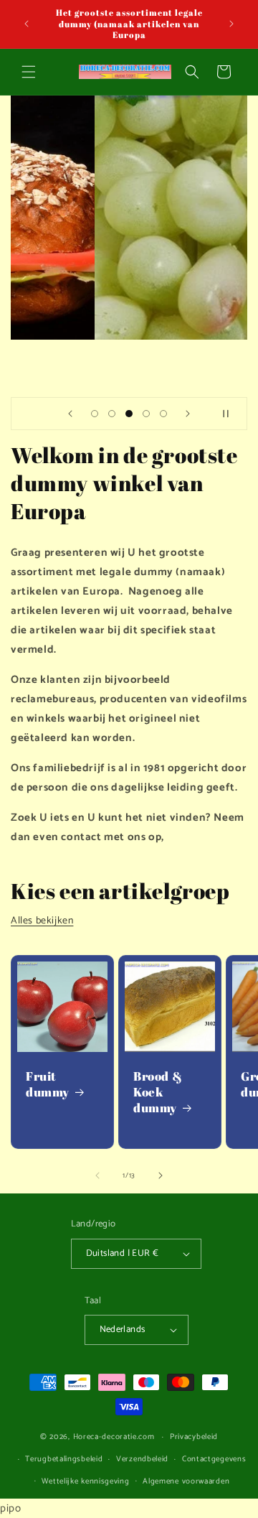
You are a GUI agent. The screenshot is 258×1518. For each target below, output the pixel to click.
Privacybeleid (194, 1436)
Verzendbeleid (142, 1459)
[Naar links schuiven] (97, 1175)
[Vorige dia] (70, 413)
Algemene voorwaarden (186, 1481)
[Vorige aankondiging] (26, 23)
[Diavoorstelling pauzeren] (231, 413)
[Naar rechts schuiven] (160, 1175)
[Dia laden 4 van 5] (146, 413)
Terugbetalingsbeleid (63, 1459)
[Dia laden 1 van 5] (94, 413)
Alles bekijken (42, 921)
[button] (28, 72)
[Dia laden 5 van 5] (163, 413)
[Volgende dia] (188, 413)
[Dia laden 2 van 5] (111, 413)
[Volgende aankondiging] (231, 23)
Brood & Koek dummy (157, 1092)
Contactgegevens (214, 1459)
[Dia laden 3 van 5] (129, 413)
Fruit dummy (48, 1084)
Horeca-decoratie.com (114, 1436)
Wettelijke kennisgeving (85, 1481)
